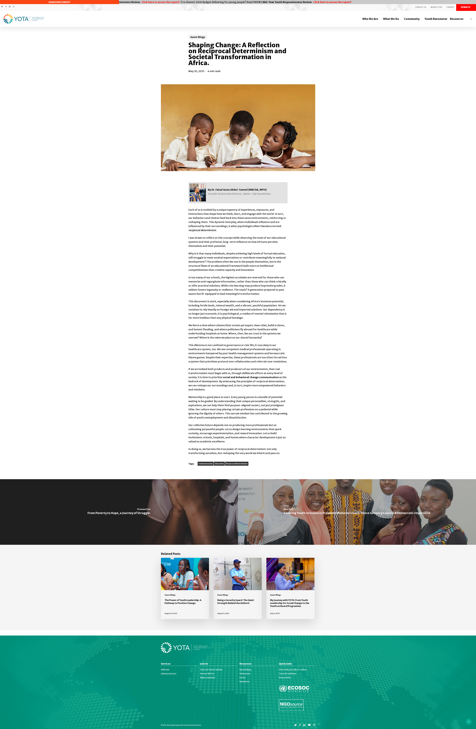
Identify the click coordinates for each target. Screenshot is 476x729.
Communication (205, 464)
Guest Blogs (197, 37)
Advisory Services (168, 673)
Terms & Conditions (287, 673)
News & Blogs (245, 669)
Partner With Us (207, 673)
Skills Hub (165, 669)
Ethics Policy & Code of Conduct (293, 669)
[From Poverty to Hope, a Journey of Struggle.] (119, 512)
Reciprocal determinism (237, 464)
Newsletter (244, 681)
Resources (245, 664)
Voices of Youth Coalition (211, 669)
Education (219, 464)
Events (242, 677)
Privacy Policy (285, 677)
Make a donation (207, 677)
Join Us (204, 664)
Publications (244, 673)
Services (166, 664)
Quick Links (285, 664)
